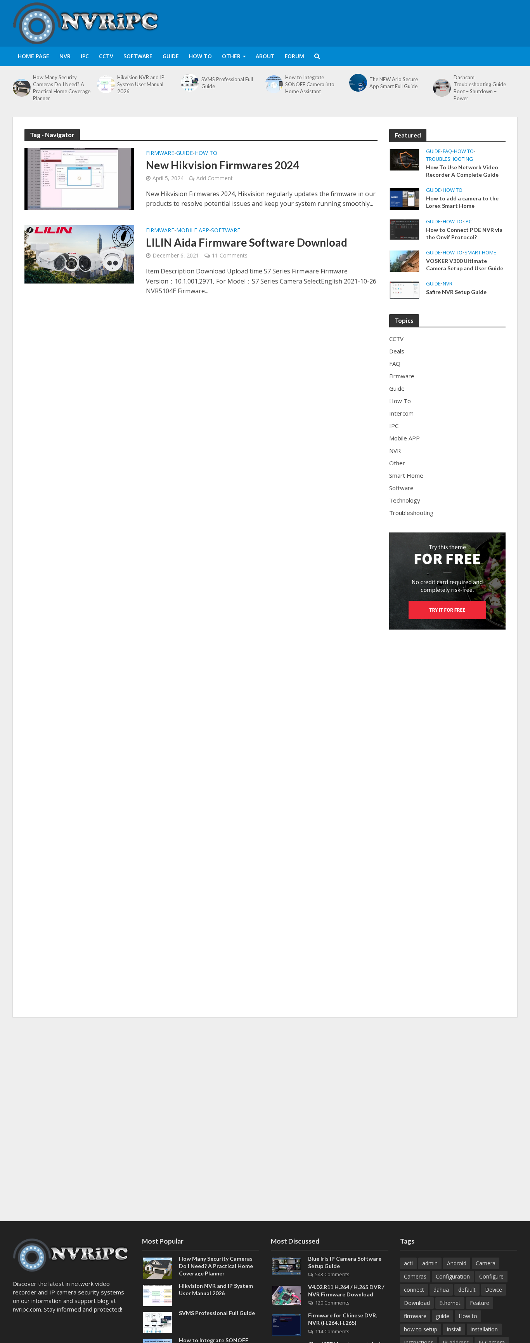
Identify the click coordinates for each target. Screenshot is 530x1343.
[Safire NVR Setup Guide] (404, 289)
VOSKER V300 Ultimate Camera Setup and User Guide (464, 264)
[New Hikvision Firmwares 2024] (79, 178)
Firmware (160, 153)
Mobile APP (192, 231)
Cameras (415, 1276)
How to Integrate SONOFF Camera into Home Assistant (309, 84)
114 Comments (332, 1331)
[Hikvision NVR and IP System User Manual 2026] (105, 84)
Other (231, 56)
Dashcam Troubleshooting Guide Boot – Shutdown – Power (480, 87)
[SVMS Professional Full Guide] (189, 83)
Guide (171, 56)
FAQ (447, 151)
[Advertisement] (376, 21)
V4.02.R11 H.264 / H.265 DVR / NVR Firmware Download (346, 1291)
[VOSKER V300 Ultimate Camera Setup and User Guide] (404, 260)
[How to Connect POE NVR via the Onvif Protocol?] (404, 229)
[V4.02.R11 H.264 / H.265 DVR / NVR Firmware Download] (286, 1295)
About (265, 56)
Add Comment (214, 178)
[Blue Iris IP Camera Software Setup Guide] (286, 1266)
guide (442, 1316)
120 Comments (332, 1302)
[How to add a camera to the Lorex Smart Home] (404, 198)
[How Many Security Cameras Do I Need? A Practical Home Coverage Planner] (21, 88)
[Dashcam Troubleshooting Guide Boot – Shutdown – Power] (441, 88)
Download (417, 1302)
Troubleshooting (449, 159)
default (467, 1289)
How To (200, 56)
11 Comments (230, 255)
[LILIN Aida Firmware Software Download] (79, 253)
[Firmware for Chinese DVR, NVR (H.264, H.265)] (286, 1324)
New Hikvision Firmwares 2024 (222, 165)
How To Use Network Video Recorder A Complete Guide (462, 171)
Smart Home (480, 252)
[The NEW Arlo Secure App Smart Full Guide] (357, 83)
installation (484, 1329)
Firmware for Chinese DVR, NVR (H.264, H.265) (342, 1319)
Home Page (33, 56)
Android (456, 1263)
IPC (85, 56)
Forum (294, 56)
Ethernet (450, 1302)
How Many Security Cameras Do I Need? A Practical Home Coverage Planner (61, 87)
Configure (491, 1276)
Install (454, 1329)
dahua (441, 1289)
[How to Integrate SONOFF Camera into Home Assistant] (273, 84)
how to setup (420, 1329)
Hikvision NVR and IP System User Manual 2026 (141, 84)
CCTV (106, 56)
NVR (65, 56)
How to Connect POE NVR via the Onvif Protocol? (464, 233)
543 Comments (332, 1274)
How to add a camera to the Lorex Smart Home (462, 202)
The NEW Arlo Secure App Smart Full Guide (393, 82)
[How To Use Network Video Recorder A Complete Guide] (404, 159)
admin (430, 1263)
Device (493, 1289)
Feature (479, 1302)
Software (137, 56)
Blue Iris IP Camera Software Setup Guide (344, 1262)
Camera (485, 1263)
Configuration (453, 1276)
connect (414, 1289)
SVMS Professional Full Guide (227, 82)
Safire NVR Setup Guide (456, 292)
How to (468, 1316)
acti (408, 1263)
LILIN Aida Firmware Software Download (246, 242)
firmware (415, 1316)
